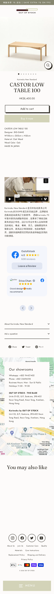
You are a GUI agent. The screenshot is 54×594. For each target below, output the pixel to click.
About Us (11, 546)
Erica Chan (25, 280)
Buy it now (27, 119)
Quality (44, 546)
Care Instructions (32, 550)
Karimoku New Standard (20, 515)
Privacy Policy (27, 559)
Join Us (20, 546)
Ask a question (11, 333)
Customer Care (32, 546)
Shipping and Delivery (36, 555)
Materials (18, 550)
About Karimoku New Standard (18, 323)
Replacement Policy (16, 555)
